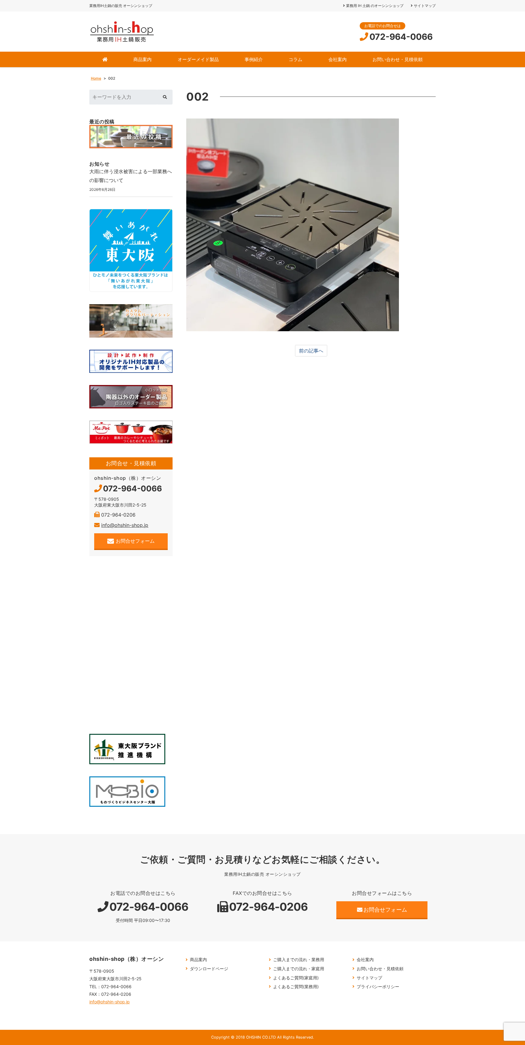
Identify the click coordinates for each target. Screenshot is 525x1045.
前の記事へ (311, 351)
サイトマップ (425, 5)
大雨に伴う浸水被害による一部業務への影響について (130, 175)
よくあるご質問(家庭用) (296, 977)
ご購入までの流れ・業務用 (298, 959)
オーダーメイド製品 (198, 59)
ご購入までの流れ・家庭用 (298, 968)
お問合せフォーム (135, 541)
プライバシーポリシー (378, 986)
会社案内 (337, 59)
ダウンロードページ (209, 968)
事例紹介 (254, 59)
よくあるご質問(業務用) (296, 986)
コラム (295, 59)
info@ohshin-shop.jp (124, 525)
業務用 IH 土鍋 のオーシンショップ (374, 5)
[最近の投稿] (131, 136)
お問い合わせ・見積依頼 (397, 59)
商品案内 (142, 59)
